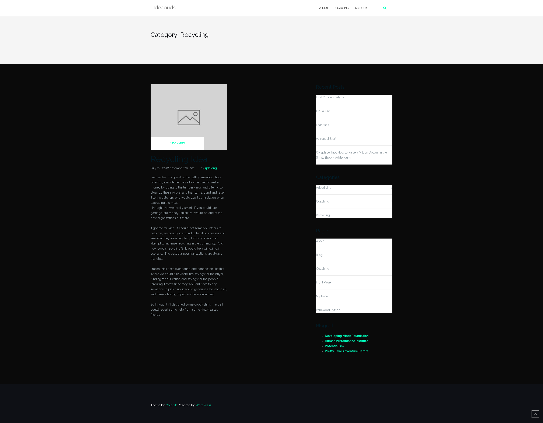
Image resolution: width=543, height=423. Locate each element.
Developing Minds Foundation (346, 336)
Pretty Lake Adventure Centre (346, 351)
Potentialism (334, 346)
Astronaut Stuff (326, 138)
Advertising (323, 187)
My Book (361, 8)
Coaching (341, 8)
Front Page (323, 282)
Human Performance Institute (346, 341)
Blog (319, 255)
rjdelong (211, 168)
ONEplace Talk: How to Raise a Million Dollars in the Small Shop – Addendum (351, 155)
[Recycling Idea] (189, 117)
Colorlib (171, 405)
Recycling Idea (179, 159)
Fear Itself (322, 125)
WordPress (203, 405)
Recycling (177, 142)
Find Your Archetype (330, 97)
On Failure (323, 111)
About (324, 8)
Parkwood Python (328, 310)
